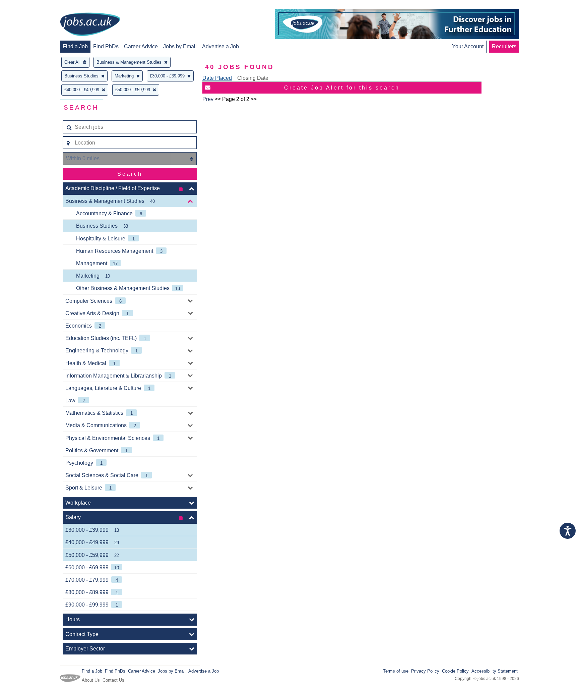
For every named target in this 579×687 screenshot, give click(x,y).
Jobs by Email (180, 46)
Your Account (468, 46)
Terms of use (395, 671)
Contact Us (113, 680)
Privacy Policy (425, 671)
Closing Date (252, 78)
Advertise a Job (220, 46)
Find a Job (75, 46)
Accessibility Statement (494, 671)
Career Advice (141, 46)
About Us (91, 680)
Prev (207, 99)
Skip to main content (27, 6)
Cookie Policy (455, 671)
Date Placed (217, 78)
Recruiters (504, 46)
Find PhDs (106, 46)
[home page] (90, 25)
